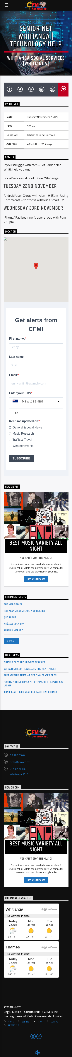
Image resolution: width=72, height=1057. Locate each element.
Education (35, 23)
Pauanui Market (13, 630)
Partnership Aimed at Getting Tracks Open (30, 675)
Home (11, 1022)
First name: (17, 338)
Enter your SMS (20, 393)
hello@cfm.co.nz (20, 762)
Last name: (17, 356)
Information (54, 23)
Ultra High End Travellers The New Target (30, 669)
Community (16, 23)
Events (25, 1022)
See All (12, 641)
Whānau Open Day (14, 624)
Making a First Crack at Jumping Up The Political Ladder (33, 683)
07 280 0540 (17, 755)
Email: (13, 375)
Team (40, 1022)
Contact (55, 1022)
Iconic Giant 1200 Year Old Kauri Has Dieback (30, 692)
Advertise (13, 1025)
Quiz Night (10, 617)
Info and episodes (36, 579)
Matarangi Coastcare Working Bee (25, 611)
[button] (36, 266)
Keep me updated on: (24, 421)
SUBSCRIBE (21, 458)
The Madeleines (13, 604)
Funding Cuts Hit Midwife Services (24, 662)
